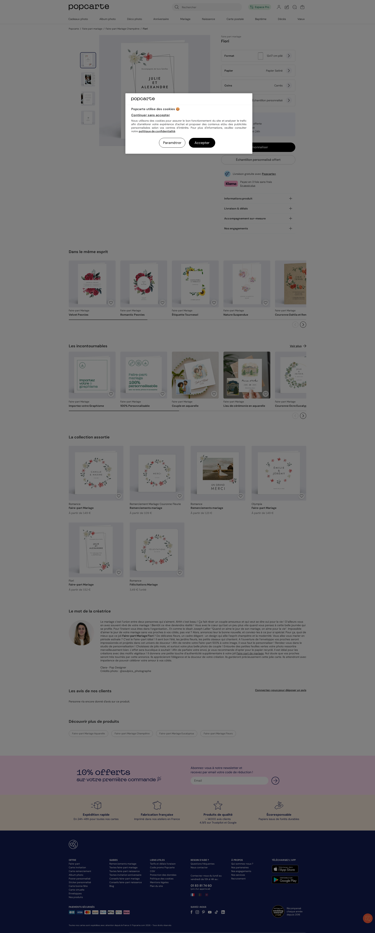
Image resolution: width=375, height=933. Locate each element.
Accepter (202, 142)
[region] (188, 123)
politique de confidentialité (157, 131)
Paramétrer (172, 142)
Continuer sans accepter (150, 115)
